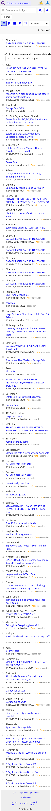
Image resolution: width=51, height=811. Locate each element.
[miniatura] (9, 23)
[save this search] (47, 10)
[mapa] (25, 23)
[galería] (20, 23)
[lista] (4, 23)
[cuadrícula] (14, 23)
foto (38, 46)
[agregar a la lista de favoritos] (3, 40)
